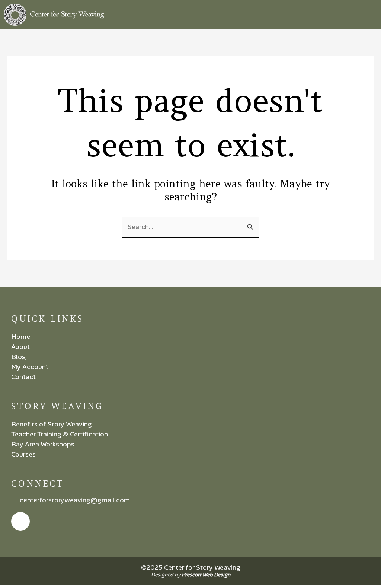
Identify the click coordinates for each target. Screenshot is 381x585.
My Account (29, 366)
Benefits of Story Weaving (51, 424)
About (20, 346)
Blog (18, 356)
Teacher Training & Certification (59, 434)
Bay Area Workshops (42, 444)
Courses (23, 454)
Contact (23, 376)
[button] (371, 15)
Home (20, 336)
